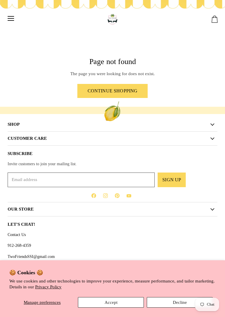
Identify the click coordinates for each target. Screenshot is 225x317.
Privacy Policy (48, 287)
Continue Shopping (113, 90)
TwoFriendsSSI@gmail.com (31, 256)
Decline (180, 302)
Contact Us (17, 234)
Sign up (171, 179)
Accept (111, 302)
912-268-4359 (19, 245)
